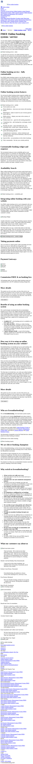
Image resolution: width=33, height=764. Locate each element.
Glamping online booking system (9, 748)
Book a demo (5, 7)
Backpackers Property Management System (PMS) (13, 711)
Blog (11, 22)
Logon (19, 22)
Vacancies (3, 649)
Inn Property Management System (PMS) (11, 723)
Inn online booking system (7, 725)
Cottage (16, 19)
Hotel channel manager (6, 673)
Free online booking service (8, 645)
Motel (5, 18)
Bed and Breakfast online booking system (11, 686)
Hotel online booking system (8, 674)
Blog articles (4, 655)
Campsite (12, 21)
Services (3, 10)
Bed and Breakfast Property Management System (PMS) (15, 683)
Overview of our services (7, 11)
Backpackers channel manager (8, 713)
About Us (6, 22)
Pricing (2, 22)
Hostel (27, 19)
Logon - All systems (6, 761)
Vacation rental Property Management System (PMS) (14, 689)
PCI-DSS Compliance (6, 758)
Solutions (3, 17)
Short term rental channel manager (9, 696)
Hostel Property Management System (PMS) (12, 717)
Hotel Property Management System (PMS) (12, 672)
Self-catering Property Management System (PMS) (13, 700)
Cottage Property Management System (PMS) (12, 706)
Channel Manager (18, 430)
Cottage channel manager (7, 707)
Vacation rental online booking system (10, 691)
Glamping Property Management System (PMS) (13, 745)
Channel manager (19, 12)
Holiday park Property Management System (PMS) (14, 728)
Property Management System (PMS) (10, 660)
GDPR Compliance (6, 757)
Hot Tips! (15, 22)
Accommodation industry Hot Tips (9, 652)
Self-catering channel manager (8, 701)
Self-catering (11, 19)
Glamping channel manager (8, 747)
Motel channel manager (6, 679)
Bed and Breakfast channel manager (10, 684)
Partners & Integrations (9, 14)
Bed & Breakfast (11, 18)
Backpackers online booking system (10, 714)
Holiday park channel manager (8, 730)
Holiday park (6, 21)
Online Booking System (22, 427)
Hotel (2, 18)
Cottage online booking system (8, 708)
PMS (6, 430)
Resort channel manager (7, 741)
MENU (30, 30)
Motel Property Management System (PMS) (12, 677)
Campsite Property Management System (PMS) (13, 734)
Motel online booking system (8, 680)
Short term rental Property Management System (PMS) (14, 694)
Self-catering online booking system (10, 703)
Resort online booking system (8, 742)
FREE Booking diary (6, 663)
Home (2, 8)
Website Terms (4, 754)
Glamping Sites (22, 21)
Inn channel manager (6, 724)
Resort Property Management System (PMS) (12, 740)
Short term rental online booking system (11, 697)
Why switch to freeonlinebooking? (9, 665)
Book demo (29, 28)
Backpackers (22, 19)
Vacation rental (19, 18)
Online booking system (19, 11)
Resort (16, 21)
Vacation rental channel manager (9, 690)
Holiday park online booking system (10, 731)
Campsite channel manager (7, 735)
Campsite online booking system (9, 737)
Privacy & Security (5, 755)
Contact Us (24, 22)
